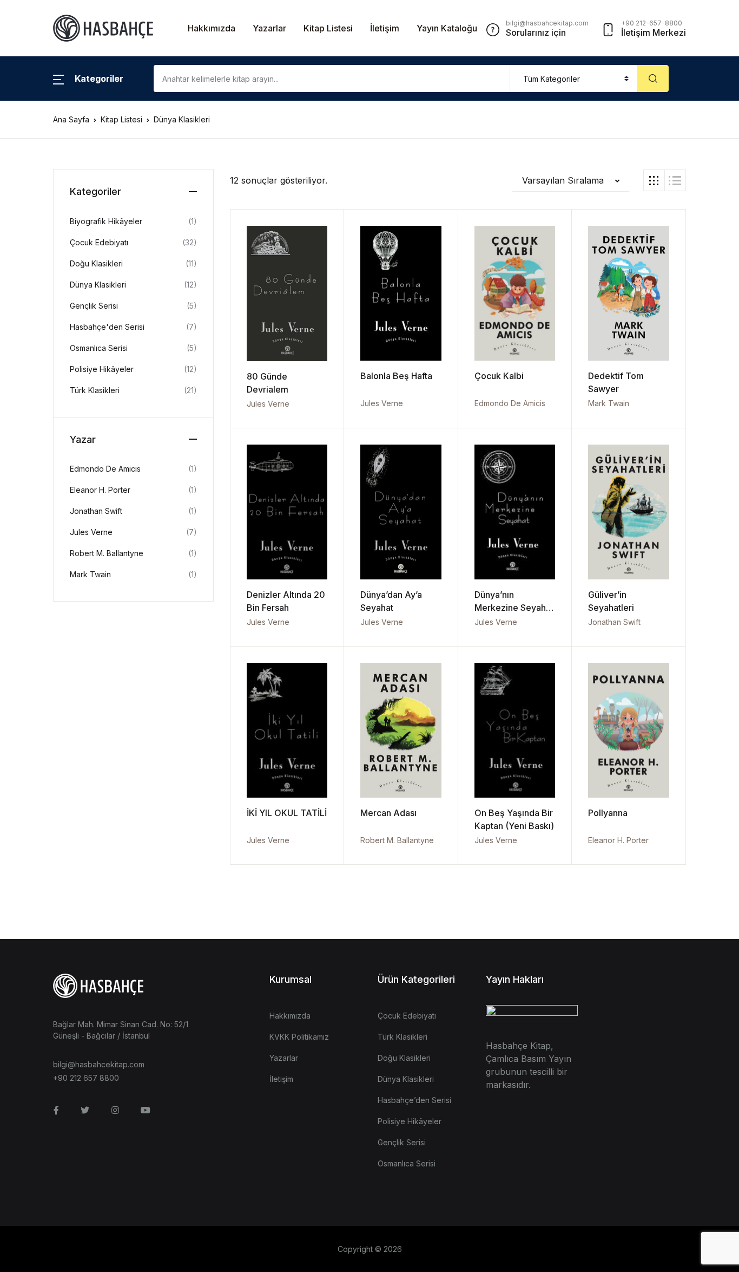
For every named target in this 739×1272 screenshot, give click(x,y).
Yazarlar (269, 28)
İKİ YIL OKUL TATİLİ (287, 812)
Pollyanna (608, 812)
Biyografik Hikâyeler (106, 221)
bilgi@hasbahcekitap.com (98, 1064)
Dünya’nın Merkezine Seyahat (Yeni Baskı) (513, 607)
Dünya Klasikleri (98, 284)
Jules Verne (268, 403)
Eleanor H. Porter (618, 840)
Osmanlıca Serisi (99, 348)
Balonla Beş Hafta (396, 375)
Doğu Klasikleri (96, 263)
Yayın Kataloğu (447, 28)
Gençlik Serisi (94, 305)
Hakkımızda (211, 28)
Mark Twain (608, 403)
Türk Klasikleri (95, 390)
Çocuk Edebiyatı (99, 242)
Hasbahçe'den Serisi (107, 326)
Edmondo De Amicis (509, 403)
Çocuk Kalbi (499, 375)
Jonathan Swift (614, 622)
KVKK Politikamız (299, 1036)
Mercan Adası (388, 812)
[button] (88, 78)
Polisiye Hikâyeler (102, 369)
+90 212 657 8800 (86, 1077)
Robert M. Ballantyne (397, 840)
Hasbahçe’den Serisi (414, 1100)
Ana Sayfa (71, 119)
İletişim (384, 28)
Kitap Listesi (328, 28)
